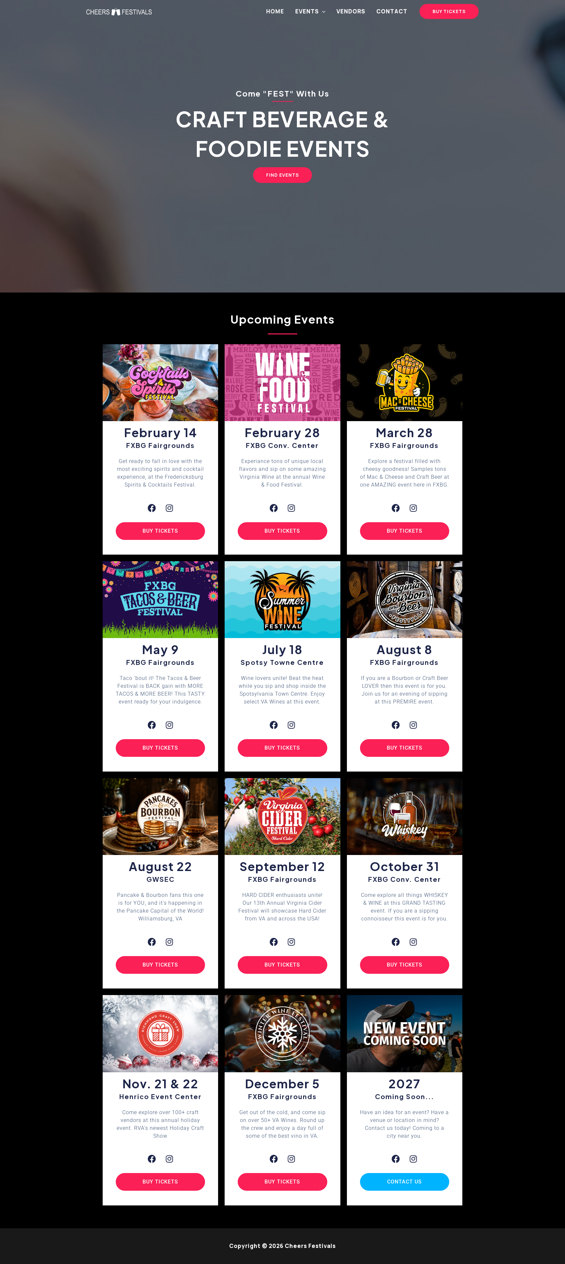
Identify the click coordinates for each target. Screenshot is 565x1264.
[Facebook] (152, 508)
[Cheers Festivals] (119, 11)
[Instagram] (169, 508)
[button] (322, 11)
